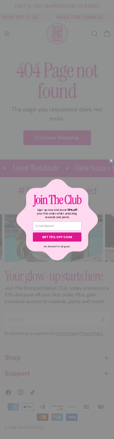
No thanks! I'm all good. (57, 246)
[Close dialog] (111, 160)
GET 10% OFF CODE (57, 237)
